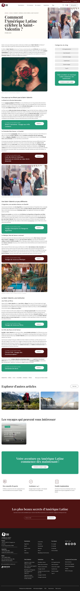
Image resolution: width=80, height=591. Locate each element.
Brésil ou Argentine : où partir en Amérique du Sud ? (59, 401)
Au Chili (3, 332)
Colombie (19, 377)
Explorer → (39, 123)
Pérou (30, 377)
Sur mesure (54, 541)
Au (11, 239)
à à (11, 137)
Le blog (11, 13)
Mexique (25, 377)
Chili (14, 377)
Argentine (4, 377)
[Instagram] (66, 544)
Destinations (27, 541)
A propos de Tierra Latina (71, 559)
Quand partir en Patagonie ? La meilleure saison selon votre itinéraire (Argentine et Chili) (20, 401)
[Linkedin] (69, 544)
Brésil (9, 377)
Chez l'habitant (27, 559)
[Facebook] (72, 544)
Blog (53, 559)
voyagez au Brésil (9, 103)
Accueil (6, 13)
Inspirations (40, 559)
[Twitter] (75, 544)
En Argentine (31, 220)
